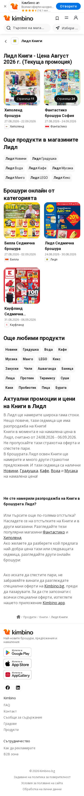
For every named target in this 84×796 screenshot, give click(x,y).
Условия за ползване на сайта (42, 783)
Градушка (31, 349)
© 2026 (42, 771)
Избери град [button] (70, 28)
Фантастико (54, 532)
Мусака (11, 359)
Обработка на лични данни (42, 789)
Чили (28, 368)
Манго (28, 359)
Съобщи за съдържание (23, 717)
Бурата (61, 388)
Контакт (10, 711)
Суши (65, 378)
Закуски (11, 368)
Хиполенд (12, 537)
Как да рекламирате (19, 748)
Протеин (27, 378)
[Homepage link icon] (18, 617)
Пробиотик (27, 388)
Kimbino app (54, 602)
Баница (67, 368)
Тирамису (47, 378)
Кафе (62, 349)
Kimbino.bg (54, 586)
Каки (9, 388)
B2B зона (11, 754)
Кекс (56, 359)
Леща (10, 378)
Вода (48, 349)
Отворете (68, 6)
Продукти (11, 729)
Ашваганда (47, 368)
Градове (10, 723)
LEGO (43, 359)
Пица (46, 388)
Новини (11, 349)
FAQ (7, 705)
